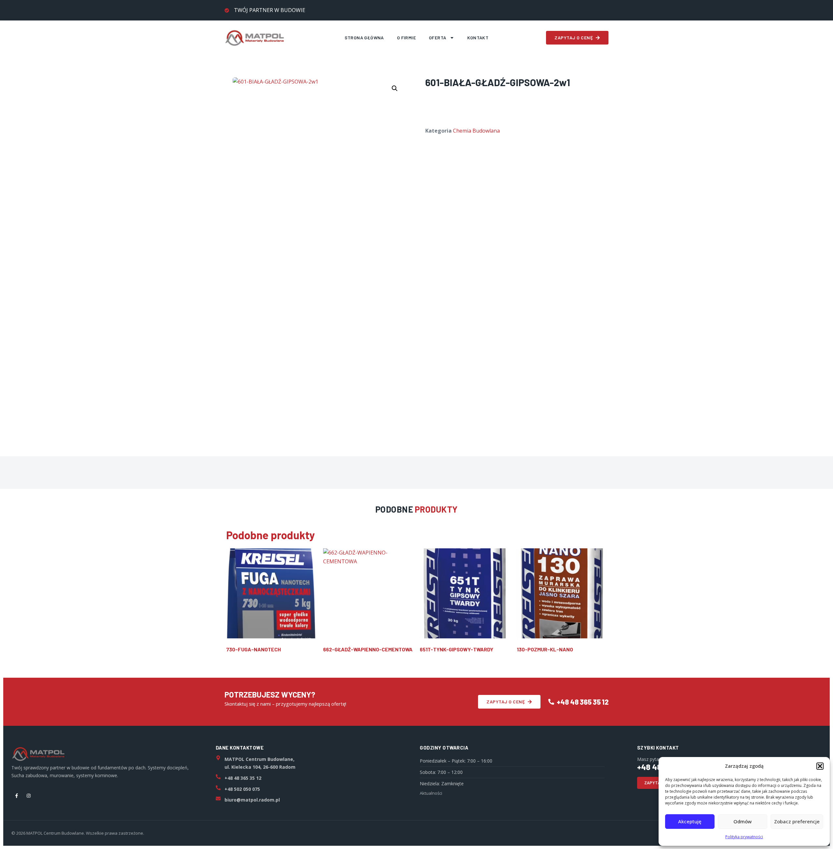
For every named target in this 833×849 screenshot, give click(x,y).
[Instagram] (28, 795)
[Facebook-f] (16, 795)
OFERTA (437, 37)
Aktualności (431, 793)
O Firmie (406, 37)
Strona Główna (364, 37)
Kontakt (478, 37)
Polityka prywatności (744, 837)
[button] (820, 766)
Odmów (742, 821)
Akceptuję (690, 821)
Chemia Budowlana (476, 130)
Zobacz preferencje (797, 821)
